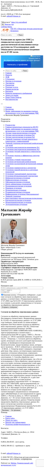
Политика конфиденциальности (17, 424)
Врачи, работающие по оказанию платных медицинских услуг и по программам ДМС (22, 112)
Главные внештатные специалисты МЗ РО (21, 127)
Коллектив (9, 109)
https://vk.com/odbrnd (19, 22)
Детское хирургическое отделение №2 (20, 137)
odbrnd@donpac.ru (13, 16)
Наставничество (11, 99)
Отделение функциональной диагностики (21, 176)
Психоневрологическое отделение (18, 186)
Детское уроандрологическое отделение (20, 133)
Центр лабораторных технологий (18, 184)
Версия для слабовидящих (15, 422)
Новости (8, 75)
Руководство (10, 125)
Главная (8, 73)
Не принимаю (15, 410)
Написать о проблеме (17, 64)
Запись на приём (11, 95)
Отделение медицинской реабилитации (20, 162)
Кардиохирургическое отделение (18, 200)
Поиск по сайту (11, 420)
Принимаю (5, 410)
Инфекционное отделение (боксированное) (22, 194)
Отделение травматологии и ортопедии (20, 168)
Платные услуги (11, 87)
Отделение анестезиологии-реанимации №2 (22, 149)
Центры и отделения (13, 81)
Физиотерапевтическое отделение (18, 202)
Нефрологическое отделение (16, 180)
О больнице (10, 79)
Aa (3, 24)
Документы (9, 83)
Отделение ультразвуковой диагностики (20, 174)
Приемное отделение (13, 188)
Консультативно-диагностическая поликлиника (23, 198)
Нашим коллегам (12, 89)
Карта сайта (10, 418)
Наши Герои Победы (13, 97)
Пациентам (9, 85)
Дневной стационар (13, 196)
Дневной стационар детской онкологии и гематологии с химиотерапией (21, 140)
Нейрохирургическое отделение (17, 178)
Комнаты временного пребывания (18, 93)
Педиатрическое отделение (15, 190)
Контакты (9, 91)
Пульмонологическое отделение (17, 192)
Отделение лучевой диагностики (18, 160)
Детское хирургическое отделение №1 (20, 135)
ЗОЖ (7, 77)
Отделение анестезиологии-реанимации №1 (22, 147)
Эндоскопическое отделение (16, 204)
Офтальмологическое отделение (17, 182)
